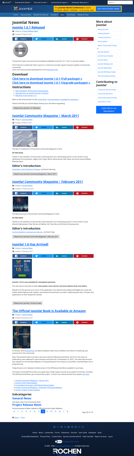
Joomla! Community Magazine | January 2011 (32, 380)
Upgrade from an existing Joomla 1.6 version (31, 93)
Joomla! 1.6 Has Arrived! (30, 244)
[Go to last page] (67, 411)
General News (27, 120)
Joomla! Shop (103, 60)
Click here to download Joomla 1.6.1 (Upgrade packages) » (51, 82)
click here (85, 374)
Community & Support (59, 2)
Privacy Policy (45, 436)
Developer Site (52, 70)
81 (56, 411)
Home (16, 15)
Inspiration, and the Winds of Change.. (26, 169)
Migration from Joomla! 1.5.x (25, 95)
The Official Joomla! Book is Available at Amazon (49, 311)
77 (39, 411)
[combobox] (120, 2)
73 (22, 411)
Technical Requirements (107, 76)
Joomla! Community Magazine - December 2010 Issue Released (38, 388)
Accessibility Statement (30, 436)
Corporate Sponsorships (107, 90)
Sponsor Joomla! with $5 (72, 436)
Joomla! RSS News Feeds (107, 72)
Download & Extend (22, 2)
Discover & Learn (40, 2)
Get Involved (102, 41)
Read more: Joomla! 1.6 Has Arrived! (28, 303)
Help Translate (88, 436)
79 (47, 411)
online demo (42, 99)
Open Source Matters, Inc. (64, 446)
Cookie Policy (57, 436)
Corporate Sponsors (105, 94)
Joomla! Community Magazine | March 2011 (45, 116)
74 (26, 411)
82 (60, 411)
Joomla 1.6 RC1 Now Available (26, 383)
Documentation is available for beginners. (63, 99)
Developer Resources (80, 2)
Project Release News (30, 31)
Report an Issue (101, 436)
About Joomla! (26, 15)
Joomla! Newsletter (105, 68)
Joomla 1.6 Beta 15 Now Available (27, 390)
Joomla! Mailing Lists (105, 64)
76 (34, 411)
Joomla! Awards (103, 52)
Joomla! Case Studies (105, 56)
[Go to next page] (63, 411)
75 (30, 411)
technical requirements (39, 91)
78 (43, 411)
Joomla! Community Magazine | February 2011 (47, 181)
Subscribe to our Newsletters (109, 109)
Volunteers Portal (104, 102)
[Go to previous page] (18, 411)
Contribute (71, 15)
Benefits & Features (41, 15)
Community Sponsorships (107, 98)
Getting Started (103, 33)
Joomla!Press (29, 351)
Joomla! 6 (54, 15)
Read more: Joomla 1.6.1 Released (27, 108)
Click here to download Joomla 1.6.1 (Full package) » (47, 78)
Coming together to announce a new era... (28, 232)
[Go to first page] (14, 411)
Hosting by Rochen (67, 455)
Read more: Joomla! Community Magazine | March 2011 (35, 174)
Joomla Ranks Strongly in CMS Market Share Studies (34, 385)
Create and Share (104, 37)
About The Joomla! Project (107, 45)
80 (51, 411)
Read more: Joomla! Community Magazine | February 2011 (36, 237)
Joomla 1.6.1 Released (28, 27)
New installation (21, 91)
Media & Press (83, 15)
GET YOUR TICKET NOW (108, 8)
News (62, 15)
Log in (110, 436)
